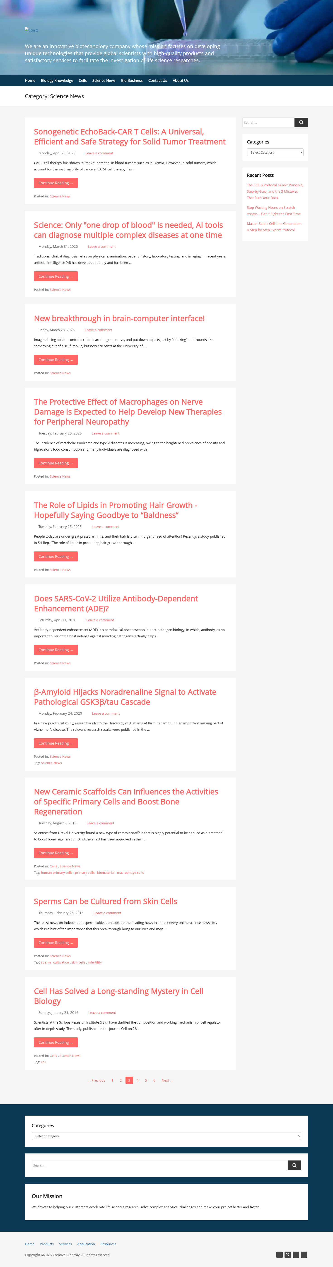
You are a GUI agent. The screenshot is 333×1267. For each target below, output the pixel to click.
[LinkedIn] (279, 1255)
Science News (104, 80)
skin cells (78, 962)
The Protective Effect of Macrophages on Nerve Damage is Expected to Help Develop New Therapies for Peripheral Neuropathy (128, 411)
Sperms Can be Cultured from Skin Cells (105, 901)
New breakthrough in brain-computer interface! (119, 318)
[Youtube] (296, 1255)
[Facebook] (304, 1255)
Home (30, 80)
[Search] (294, 1165)
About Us (181, 80)
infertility (95, 962)
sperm (46, 962)
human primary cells (56, 872)
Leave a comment (98, 153)
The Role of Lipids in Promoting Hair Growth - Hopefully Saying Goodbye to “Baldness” (115, 510)
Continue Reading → (56, 182)
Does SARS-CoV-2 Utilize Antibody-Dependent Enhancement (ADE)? (116, 603)
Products (47, 1244)
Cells (83, 80)
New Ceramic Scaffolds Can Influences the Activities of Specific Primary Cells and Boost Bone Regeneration (126, 801)
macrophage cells (130, 872)
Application (86, 1244)
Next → (167, 1080)
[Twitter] (288, 1255)
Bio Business (132, 80)
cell (43, 1062)
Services (65, 1244)
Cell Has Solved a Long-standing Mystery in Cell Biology (118, 996)
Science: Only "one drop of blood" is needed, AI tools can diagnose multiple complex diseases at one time (128, 230)
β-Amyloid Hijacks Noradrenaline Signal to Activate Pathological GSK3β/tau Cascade (125, 697)
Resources (108, 1244)
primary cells (85, 872)
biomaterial (106, 872)
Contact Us (157, 80)
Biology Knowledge (57, 80)
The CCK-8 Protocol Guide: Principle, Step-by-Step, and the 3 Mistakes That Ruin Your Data (275, 191)
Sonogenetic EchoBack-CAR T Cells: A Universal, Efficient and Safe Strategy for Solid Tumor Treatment (130, 136)
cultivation (61, 962)
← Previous (96, 1080)
